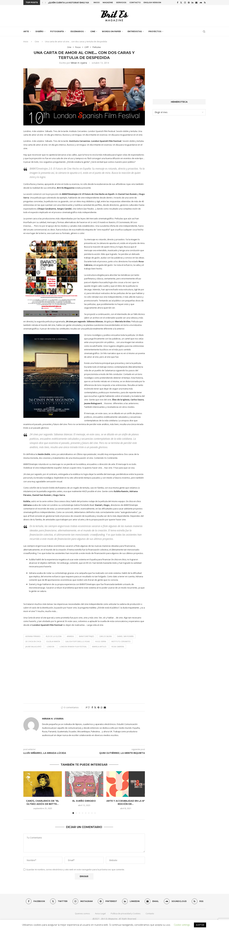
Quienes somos (82, 913)
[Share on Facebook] (92, 707)
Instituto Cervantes (120, 641)
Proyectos (154, 31)
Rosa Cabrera (118, 646)
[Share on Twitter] (95, 707)
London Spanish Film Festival (73, 646)
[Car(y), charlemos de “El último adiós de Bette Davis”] (42, 784)
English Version (152, 2)
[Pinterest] (189, 2)
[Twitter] (181, 2)
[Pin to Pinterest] (98, 707)
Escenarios (77, 31)
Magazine (108, 2)
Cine (92, 31)
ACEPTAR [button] (200, 924)
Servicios (121, 2)
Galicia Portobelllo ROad (77, 641)
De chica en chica (33, 641)
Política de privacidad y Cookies (126, 913)
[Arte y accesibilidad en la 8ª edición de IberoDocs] (125, 784)
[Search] (204, 31)
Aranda (70, 636)
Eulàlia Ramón (53, 641)
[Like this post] (89, 707)
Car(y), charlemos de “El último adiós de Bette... (42, 802)
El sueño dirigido (84, 800)
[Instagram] (185, 2)
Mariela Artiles (99, 646)
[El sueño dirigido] (84, 784)
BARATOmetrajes (86, 636)
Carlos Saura (105, 636)
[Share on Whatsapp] (102, 707)
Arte (26, 31)
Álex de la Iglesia (54, 636)
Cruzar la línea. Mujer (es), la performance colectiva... (80, 2)
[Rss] (205, 2)
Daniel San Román (125, 636)
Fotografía (57, 31)
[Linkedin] (192, 2)
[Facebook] (177, 2)
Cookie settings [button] (182, 924)
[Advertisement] (84, 677)
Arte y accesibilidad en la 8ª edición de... (126, 802)
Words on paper (111, 31)
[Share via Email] (105, 707)
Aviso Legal (100, 913)
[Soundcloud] (200, 2)
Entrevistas (135, 31)
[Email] (196, 2)
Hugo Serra (100, 641)
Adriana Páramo (33, 636)
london (50, 646)
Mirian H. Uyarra (79, 62)
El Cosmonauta (122, 222)
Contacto (135, 2)
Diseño (39, 31)
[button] (42, 2)
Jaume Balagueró (33, 646)
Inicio (96, 2)
